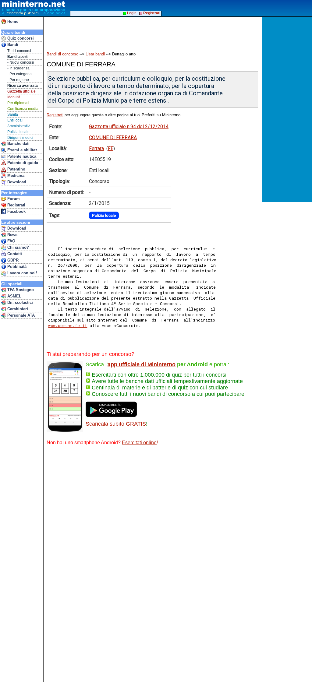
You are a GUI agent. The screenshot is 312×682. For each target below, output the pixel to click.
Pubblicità (16, 266)
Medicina (15, 175)
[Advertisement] (288, 109)
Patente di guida (22, 162)
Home (12, 21)
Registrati (15, 205)
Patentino (15, 169)
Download (16, 182)
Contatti (14, 253)
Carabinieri (17, 309)
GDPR (12, 260)
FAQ (10, 241)
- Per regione (18, 80)
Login (131, 13)
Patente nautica (21, 156)
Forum (13, 198)
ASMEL (13, 296)
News (11, 234)
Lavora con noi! (21, 273)
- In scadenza (18, 68)
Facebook (16, 211)
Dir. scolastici (19, 302)
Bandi (12, 44)
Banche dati (18, 143)
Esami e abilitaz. (22, 150)
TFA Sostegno (20, 289)
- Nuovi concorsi (20, 62)
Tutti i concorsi (19, 51)
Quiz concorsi (20, 38)
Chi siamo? (17, 247)
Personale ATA (20, 315)
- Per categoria (19, 74)
